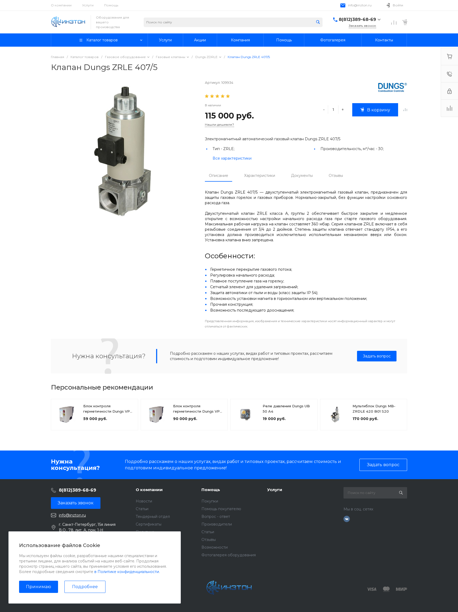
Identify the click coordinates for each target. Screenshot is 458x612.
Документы (302, 175)
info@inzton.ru (360, 5)
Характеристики (259, 175)
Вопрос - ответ (215, 516)
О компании (61, 5)
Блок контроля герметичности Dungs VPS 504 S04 (197, 411)
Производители (216, 524)
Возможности (214, 547)
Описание (218, 175)
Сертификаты (148, 524)
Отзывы (336, 175)
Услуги (88, 5)
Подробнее (85, 586)
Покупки (209, 501)
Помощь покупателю (221, 508)
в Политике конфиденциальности (126, 571)
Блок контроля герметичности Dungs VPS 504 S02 (107, 411)
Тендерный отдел (153, 516)
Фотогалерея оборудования (228, 555)
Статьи (142, 508)
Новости (144, 501)
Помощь (111, 5)
